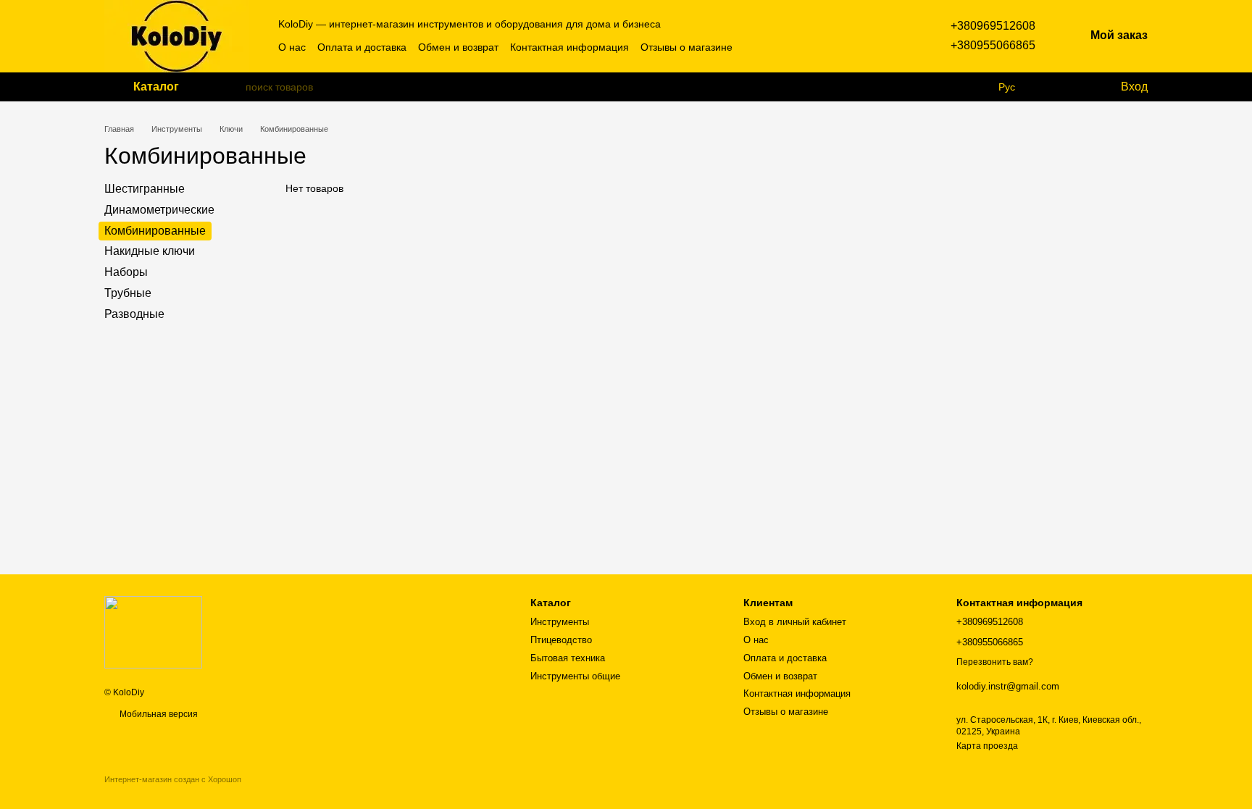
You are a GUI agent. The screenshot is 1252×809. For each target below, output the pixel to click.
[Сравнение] (1050, 87)
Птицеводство (561, 639)
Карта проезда (987, 746)
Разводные (134, 314)
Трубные (127, 293)
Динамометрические (159, 210)
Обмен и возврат (458, 47)
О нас (292, 47)
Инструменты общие (575, 676)
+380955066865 (993, 45)
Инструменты (559, 621)
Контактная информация (569, 47)
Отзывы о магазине (686, 47)
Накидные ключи (149, 251)
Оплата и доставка (361, 47)
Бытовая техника (567, 658)
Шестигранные (144, 189)
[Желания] (1079, 87)
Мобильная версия (157, 714)
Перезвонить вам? (994, 662)
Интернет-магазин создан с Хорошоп (172, 779)
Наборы (126, 272)
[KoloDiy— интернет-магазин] (153, 631)
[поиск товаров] (234, 86)
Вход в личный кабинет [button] (794, 621)
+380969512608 (993, 26)
